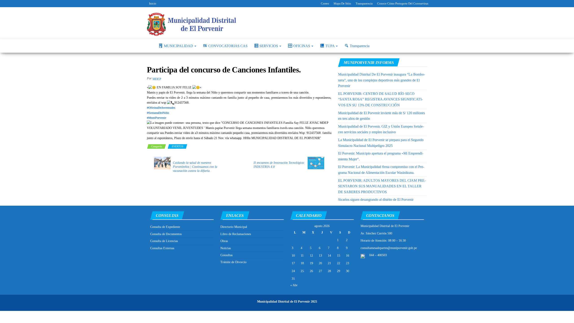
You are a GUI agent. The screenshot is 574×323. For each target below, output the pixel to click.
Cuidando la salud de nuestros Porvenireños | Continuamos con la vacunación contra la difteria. (195, 166)
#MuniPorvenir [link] (156, 118)
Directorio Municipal (233, 227)
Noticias (225, 248)
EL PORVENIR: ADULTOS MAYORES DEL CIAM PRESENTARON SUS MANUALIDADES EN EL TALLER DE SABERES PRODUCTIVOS (382, 186)
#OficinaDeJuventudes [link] (161, 107)
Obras (224, 241)
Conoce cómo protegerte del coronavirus (402, 3)
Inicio (152, 3)
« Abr (294, 285)
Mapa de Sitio (342, 3)
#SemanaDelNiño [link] (158, 113)
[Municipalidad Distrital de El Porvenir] (149, 46)
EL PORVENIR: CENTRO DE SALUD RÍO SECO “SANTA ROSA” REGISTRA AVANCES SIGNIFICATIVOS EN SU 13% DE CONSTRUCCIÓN (380, 99)
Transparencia (364, 3)
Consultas (226, 255)
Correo (325, 3)
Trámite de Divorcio (233, 262)
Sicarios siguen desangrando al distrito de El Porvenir (375, 199)
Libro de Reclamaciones (235, 234)
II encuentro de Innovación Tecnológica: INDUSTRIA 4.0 (279, 164)
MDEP (156, 79)
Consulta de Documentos (166, 234)
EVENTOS (177, 146)
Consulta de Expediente (165, 227)
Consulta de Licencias (164, 241)
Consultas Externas (162, 248)
